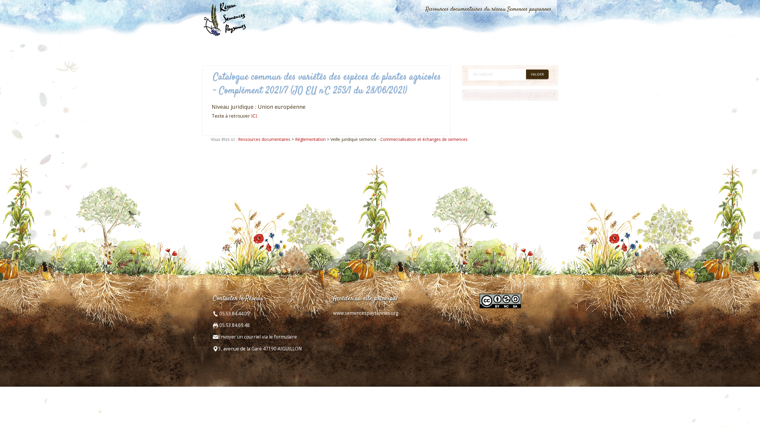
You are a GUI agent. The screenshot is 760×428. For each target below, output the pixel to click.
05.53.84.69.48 (234, 325)
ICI (254, 116)
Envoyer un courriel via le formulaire (257, 337)
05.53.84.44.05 (234, 314)
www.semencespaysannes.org (365, 313)
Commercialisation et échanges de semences (424, 139)
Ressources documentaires (264, 139)
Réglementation (310, 139)
